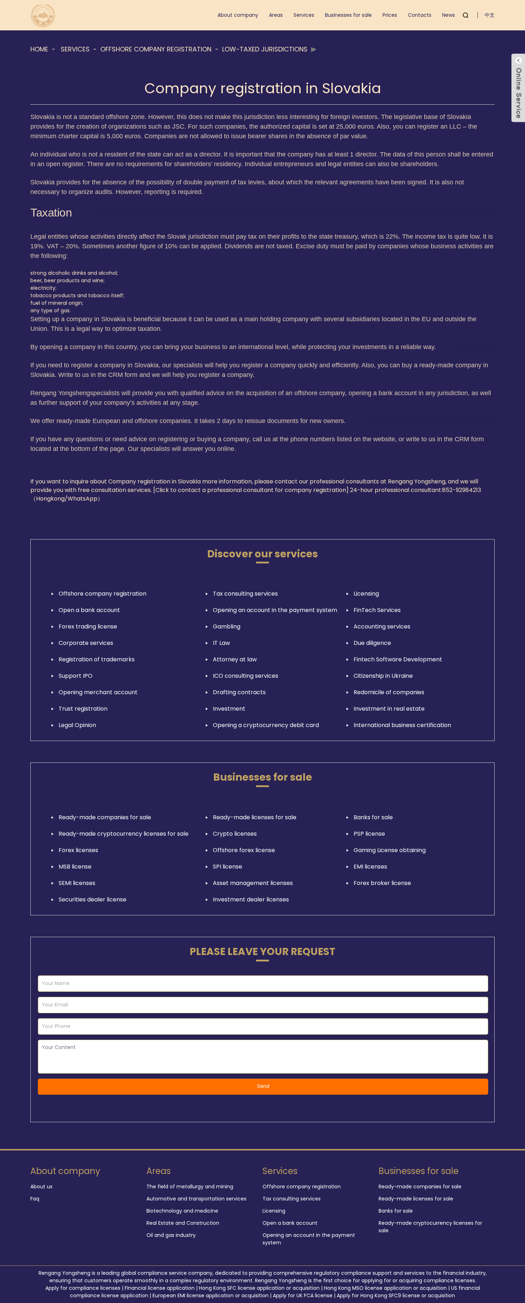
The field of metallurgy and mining (189, 1186)
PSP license (369, 834)
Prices (389, 15)
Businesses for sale (348, 15)
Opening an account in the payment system (275, 610)
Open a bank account (89, 610)
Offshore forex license (244, 850)
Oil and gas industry (171, 1235)
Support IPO (75, 676)
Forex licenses (78, 850)
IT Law (221, 643)
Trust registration (83, 709)
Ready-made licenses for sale (254, 817)
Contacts (419, 15)
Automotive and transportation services (196, 1198)
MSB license (75, 866)
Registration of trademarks (97, 659)
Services (304, 15)
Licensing (366, 594)
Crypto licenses (235, 834)
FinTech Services (377, 610)
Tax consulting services (245, 594)
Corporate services (86, 643)
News (448, 15)
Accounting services (382, 626)
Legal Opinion (77, 725)
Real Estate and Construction (182, 1223)
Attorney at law (235, 659)
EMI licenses (370, 866)
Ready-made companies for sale (105, 817)
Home (39, 49)
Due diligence (372, 643)
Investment (229, 709)
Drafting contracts (239, 692)
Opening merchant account (98, 692)
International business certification (402, 725)
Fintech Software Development (398, 659)
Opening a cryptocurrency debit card (266, 725)
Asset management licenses (253, 883)
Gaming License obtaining (390, 850)
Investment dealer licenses (251, 899)
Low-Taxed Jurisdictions (265, 49)
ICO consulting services (245, 676)
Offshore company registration (155, 49)
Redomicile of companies (389, 692)
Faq (34, 1198)
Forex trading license (88, 626)
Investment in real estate (389, 709)
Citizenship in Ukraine (383, 676)
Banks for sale (373, 817)
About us (41, 1186)
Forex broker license (382, 883)
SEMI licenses (77, 883)
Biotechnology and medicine (182, 1210)
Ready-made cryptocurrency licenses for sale (124, 834)
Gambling (226, 626)
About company (238, 15)
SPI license (227, 866)
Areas (276, 15)
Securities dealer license (92, 899)
